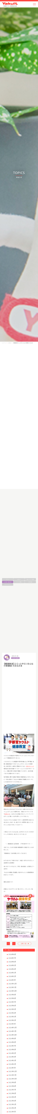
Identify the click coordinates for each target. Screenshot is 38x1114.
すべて (7, 579)
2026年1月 (12, 980)
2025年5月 (12, 1009)
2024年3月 (12, 1060)
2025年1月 (12, 1024)
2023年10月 (12, 1079)
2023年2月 (12, 1108)
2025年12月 (12, 984)
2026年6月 (12, 962)
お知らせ (9, 342)
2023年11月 (12, 1075)
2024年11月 (12, 1031)
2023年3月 (12, 1104)
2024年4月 (12, 1057)
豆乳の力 (7, 814)
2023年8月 (12, 1086)
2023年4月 (12, 1101)
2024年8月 (12, 1042)
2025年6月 (12, 1006)
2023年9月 (12, 1082)
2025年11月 (12, 987)
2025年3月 (12, 1017)
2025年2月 (12, 1020)
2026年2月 (12, 976)
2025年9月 (12, 995)
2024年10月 (12, 1035)
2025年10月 (12, 991)
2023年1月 (12, 1112)
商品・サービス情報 (30, 579)
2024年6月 (12, 1049)
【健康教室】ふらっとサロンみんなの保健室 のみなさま (23, 342)
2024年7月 (12, 1046)
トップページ (4, 342)
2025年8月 (12, 998)
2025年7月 (12, 1002)
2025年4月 (12, 1013)
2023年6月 (12, 1093)
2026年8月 (12, 954)
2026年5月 (12, 965)
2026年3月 (12, 973)
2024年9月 (12, 1038)
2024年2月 (12, 1064)
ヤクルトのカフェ (7, 584)
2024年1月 (12, 1068)
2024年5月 (12, 1053)
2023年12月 (12, 1071)
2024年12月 (12, 1027)
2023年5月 (12, 1097)
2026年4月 (12, 969)
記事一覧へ (24, 943)
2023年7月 (12, 1090)
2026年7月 (12, 958)
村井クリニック (30, 766)
